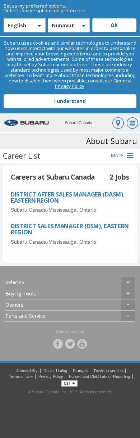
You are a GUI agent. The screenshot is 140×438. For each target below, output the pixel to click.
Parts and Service (25, 315)
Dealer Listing (55, 371)
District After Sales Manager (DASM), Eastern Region (68, 197)
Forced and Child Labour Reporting (99, 376)
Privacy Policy (50, 376)
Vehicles (14, 282)
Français (80, 371)
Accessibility (27, 371)
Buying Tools (20, 293)
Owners (14, 304)
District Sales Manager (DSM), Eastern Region (70, 229)
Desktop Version (108, 371)
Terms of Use (21, 376)
